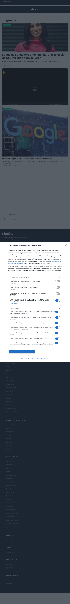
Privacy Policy (45, 358)
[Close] (66, 246)
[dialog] (35, 302)
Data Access (35, 358)
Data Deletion (25, 358)
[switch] (57, 281)
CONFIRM (22, 352)
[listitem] (35, 277)
